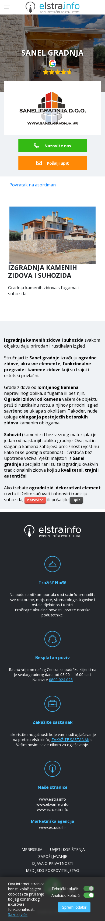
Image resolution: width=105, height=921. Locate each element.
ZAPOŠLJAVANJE (52, 856)
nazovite (35, 499)
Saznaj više (17, 914)
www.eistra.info (52, 799)
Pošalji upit (57, 163)
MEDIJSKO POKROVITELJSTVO (52, 870)
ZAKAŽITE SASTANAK (70, 739)
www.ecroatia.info (52, 809)
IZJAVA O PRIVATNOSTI (52, 863)
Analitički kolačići (65, 895)
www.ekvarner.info (52, 804)
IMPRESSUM (31, 849)
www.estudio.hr (52, 827)
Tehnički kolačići (65, 888)
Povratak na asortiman (32, 185)
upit (76, 499)
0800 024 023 (61, 679)
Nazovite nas (57, 145)
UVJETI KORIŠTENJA (67, 849)
